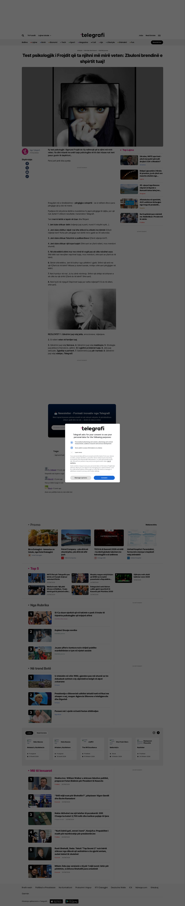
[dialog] (92, 453)
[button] (92, 452)
